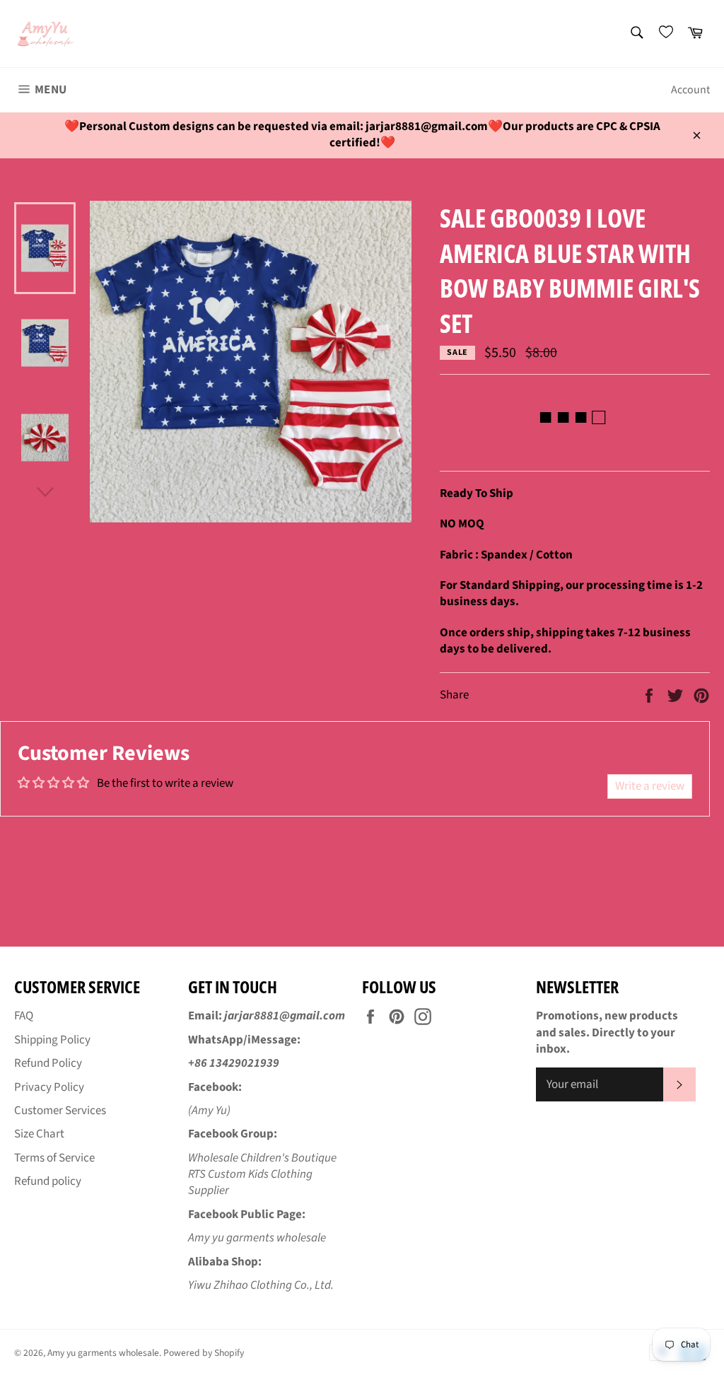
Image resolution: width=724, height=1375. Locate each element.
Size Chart (39, 1133)
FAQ (23, 1015)
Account (690, 90)
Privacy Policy (49, 1087)
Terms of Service (54, 1157)
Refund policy (47, 1181)
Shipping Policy (52, 1039)
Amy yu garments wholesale (103, 1352)
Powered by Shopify (203, 1352)
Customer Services (60, 1110)
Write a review (649, 786)
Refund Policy (48, 1063)
